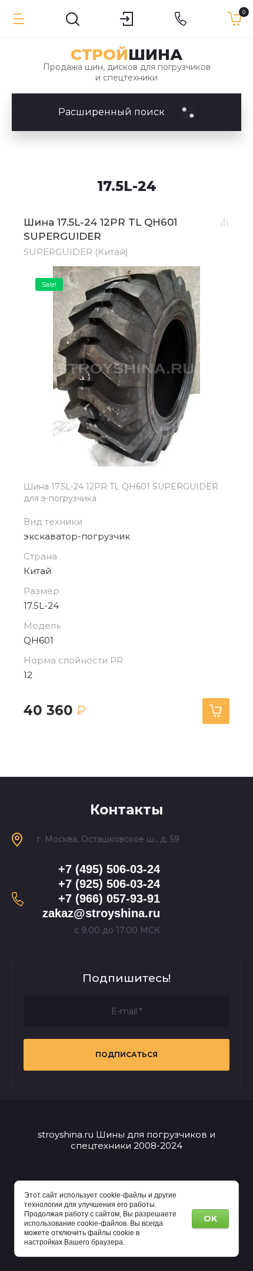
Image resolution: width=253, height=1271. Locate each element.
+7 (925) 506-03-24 (109, 883)
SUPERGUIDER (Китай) (76, 251)
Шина (126, 54)
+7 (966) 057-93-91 (109, 898)
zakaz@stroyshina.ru (101, 913)
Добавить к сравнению (224, 223)
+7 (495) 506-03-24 (109, 869)
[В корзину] (215, 711)
